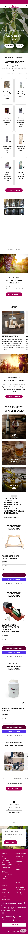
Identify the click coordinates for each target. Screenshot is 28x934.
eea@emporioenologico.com (14, 810)
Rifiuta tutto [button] (14, 928)
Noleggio (20, 73)
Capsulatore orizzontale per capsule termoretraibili (10, 628)
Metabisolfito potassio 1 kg (21, 147)
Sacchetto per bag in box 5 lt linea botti (7, 94)
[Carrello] (25, 6)
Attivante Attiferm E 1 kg (21, 93)
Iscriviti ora (10, 842)
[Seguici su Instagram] (20, 893)
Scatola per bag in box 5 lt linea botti (7, 120)
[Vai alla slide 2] (13, 822)
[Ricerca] (5, 6)
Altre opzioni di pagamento (14, 583)
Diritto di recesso (6, 899)
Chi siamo (4, 885)
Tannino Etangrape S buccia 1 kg (13, 709)
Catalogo (9, 45)
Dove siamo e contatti (5, 888)
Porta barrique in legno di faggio (11, 557)
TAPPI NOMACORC (10, 336)
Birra (8, 73)
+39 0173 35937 (15, 807)
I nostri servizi (19, 861)
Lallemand (18, 869)
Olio (13, 73)
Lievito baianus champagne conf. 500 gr (7, 175)
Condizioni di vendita (5, 895)
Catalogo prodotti (20, 856)
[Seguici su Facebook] (17, 893)
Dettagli (22, 2)
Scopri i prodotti (14, 190)
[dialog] (14, 917)
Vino (3, 73)
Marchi (17, 864)
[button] (14, 931)
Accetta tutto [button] (14, 924)
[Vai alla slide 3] (14, 822)
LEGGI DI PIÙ (12, 910)
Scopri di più (14, 240)
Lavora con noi (5, 892)
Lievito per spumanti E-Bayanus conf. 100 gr (21, 121)
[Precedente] (2, 552)
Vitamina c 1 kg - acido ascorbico (20, 174)
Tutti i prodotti (14, 294)
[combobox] (24, 903)
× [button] (26, 903)
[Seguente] (25, 552)
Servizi (19, 45)
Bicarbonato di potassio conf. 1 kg (7, 148)
